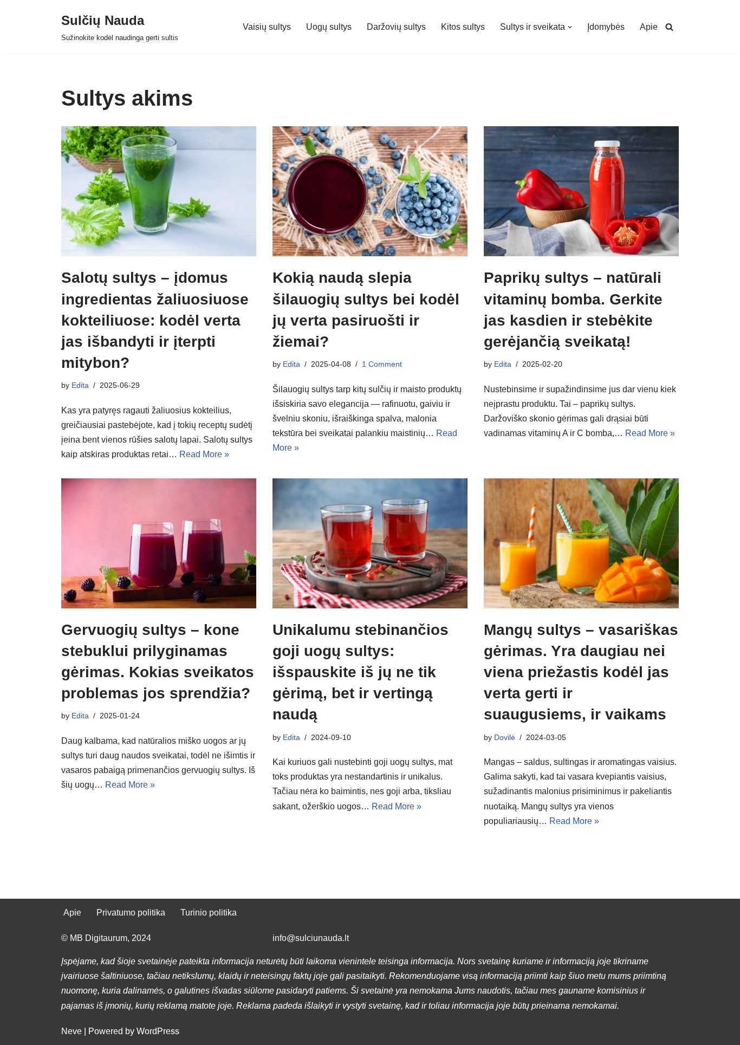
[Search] (669, 27)
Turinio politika (208, 912)
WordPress (158, 1031)
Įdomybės (606, 26)
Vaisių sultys (267, 26)
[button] (570, 27)
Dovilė (504, 737)
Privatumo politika (130, 912)
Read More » (204, 454)
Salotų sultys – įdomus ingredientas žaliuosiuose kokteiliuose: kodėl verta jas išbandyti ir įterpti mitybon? (155, 320)
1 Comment (382, 364)
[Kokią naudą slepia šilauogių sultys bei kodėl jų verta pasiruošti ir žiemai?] (370, 191)
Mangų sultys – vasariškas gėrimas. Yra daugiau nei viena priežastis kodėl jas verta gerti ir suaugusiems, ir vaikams (581, 672)
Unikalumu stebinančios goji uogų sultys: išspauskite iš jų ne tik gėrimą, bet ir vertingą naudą (360, 672)
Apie (649, 26)
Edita (80, 385)
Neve (71, 1031)
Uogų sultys (329, 26)
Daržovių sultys (396, 26)
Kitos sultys (463, 26)
